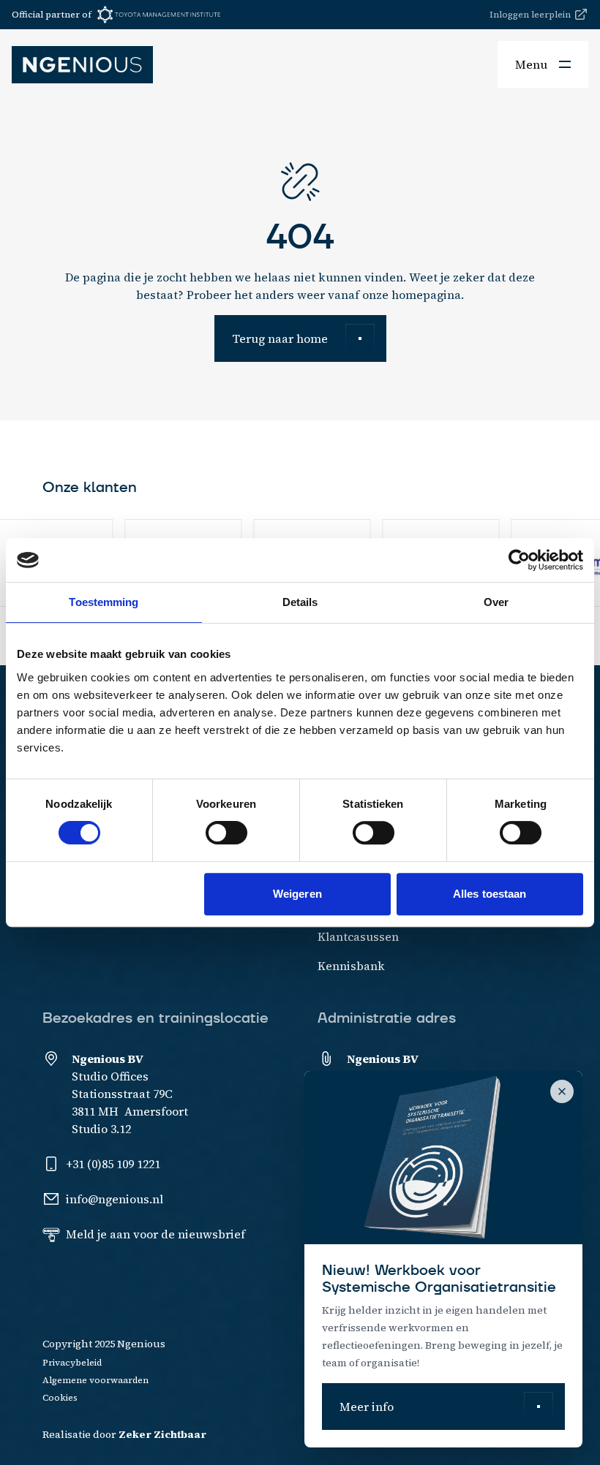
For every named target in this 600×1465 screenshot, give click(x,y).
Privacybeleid (72, 1363)
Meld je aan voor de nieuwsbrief (155, 1234)
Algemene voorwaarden (95, 1380)
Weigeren (297, 893)
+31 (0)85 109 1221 (113, 1164)
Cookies (60, 1398)
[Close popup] (562, 1091)
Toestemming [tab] (103, 602)
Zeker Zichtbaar (162, 1434)
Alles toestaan (489, 893)
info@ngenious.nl (114, 1199)
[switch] (226, 832)
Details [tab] (300, 602)
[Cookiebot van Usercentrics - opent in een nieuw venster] (519, 560)
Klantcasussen (358, 936)
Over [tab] (496, 602)
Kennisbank (351, 966)
